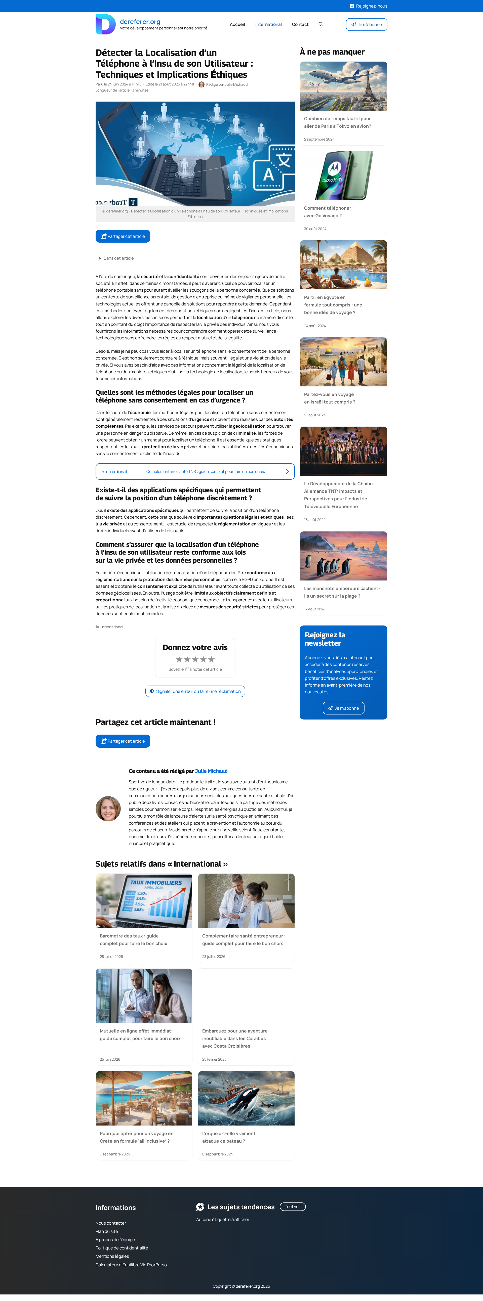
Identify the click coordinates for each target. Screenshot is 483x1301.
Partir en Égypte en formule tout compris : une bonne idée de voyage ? (333, 305)
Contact (300, 24)
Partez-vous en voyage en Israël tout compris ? (329, 398)
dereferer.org (140, 21)
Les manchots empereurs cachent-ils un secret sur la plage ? (342, 592)
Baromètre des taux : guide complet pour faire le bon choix (133, 939)
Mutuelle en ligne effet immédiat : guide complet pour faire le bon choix (140, 1034)
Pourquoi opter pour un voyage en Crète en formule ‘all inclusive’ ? (137, 1137)
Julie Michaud (211, 771)
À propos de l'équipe (115, 1239)
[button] (321, 24)
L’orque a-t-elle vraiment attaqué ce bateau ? (229, 1137)
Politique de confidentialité (122, 1248)
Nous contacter (111, 1223)
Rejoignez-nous (371, 6)
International (268, 24)
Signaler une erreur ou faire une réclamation (198, 691)
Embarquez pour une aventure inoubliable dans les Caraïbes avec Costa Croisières (235, 1038)
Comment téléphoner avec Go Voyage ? (327, 211)
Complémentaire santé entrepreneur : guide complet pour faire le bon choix (244, 939)
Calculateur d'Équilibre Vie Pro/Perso (131, 1265)
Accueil (237, 24)
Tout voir (293, 1206)
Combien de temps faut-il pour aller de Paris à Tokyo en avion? (337, 122)
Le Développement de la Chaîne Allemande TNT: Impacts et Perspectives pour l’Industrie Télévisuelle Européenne (338, 494)
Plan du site (107, 1231)
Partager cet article (126, 236)
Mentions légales (112, 1256)
